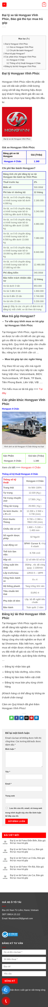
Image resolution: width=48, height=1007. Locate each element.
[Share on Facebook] (16, 718)
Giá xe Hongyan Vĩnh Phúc (20, 47)
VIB (37, 382)
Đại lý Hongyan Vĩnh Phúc (15, 44)
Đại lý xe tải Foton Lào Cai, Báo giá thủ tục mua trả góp (26, 876)
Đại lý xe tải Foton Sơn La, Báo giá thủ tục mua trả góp (26, 850)
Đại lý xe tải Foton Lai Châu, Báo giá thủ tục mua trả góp (27, 859)
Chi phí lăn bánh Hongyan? (20, 50)
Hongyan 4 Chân (15, 60)
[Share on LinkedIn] (36, 718)
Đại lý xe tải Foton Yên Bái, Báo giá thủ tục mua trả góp (27, 868)
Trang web (10, 796)
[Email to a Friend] (26, 718)
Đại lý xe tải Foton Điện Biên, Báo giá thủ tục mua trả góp (27, 841)
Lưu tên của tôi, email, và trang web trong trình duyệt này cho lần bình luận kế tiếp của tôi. (23, 812)
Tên (7, 772)
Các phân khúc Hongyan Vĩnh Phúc (19, 57)
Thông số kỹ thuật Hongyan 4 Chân (24, 63)
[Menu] (4, 5)
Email (8, 784)
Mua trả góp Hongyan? (14, 53)
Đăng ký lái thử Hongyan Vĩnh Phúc (19, 66)
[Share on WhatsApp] (11, 718)
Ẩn (28, 39)
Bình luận (10, 749)
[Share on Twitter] (21, 718)
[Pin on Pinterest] (31, 718)
